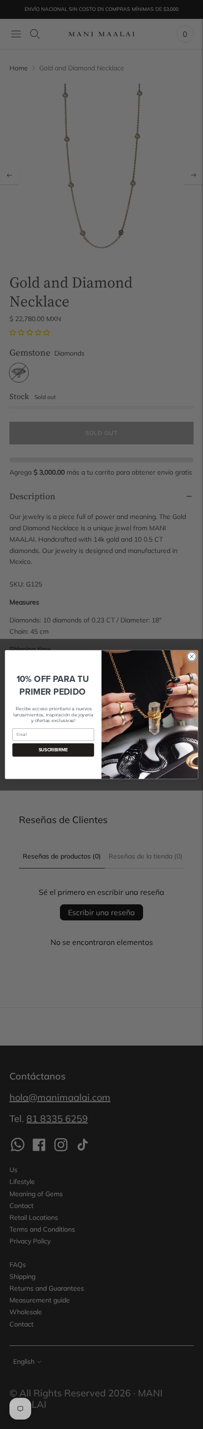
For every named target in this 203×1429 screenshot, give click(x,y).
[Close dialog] (191, 656)
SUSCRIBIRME (53, 750)
